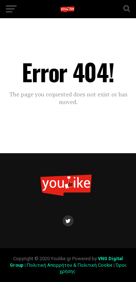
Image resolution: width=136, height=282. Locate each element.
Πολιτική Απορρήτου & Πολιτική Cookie (69, 265)
